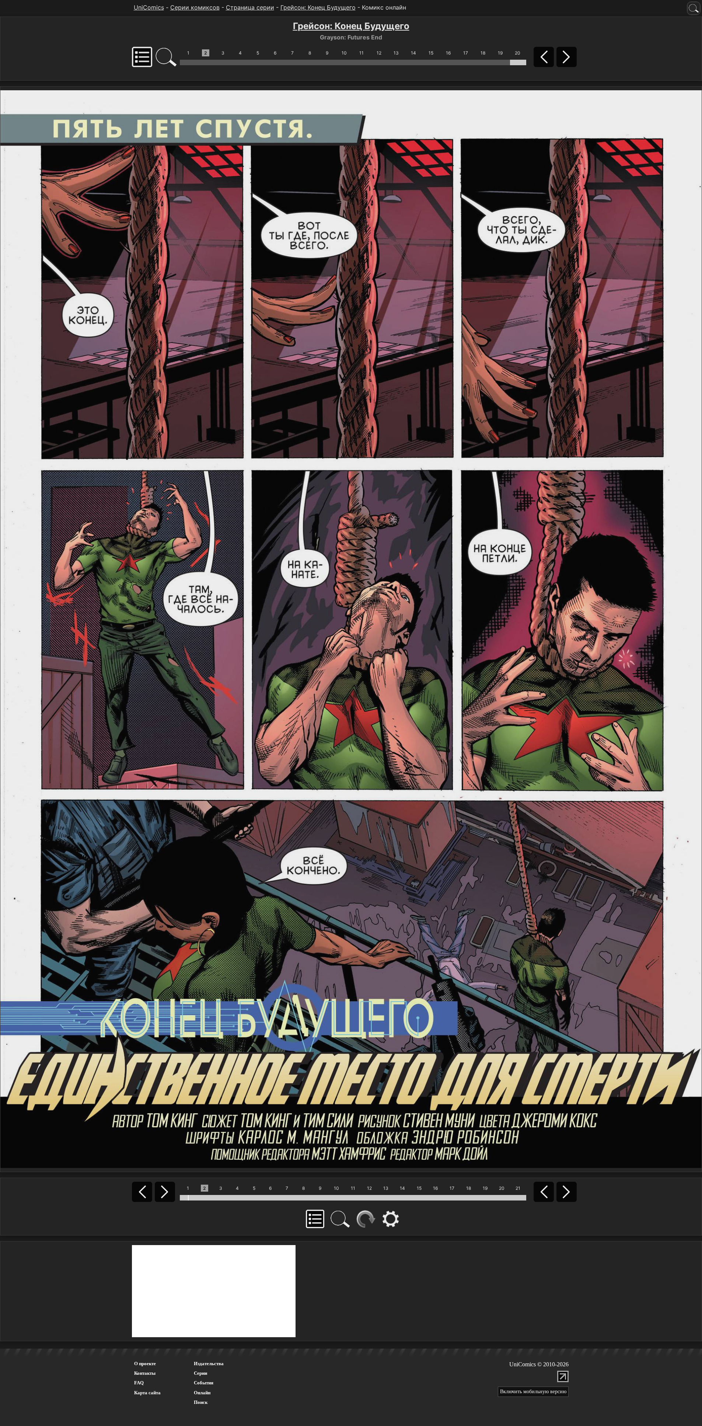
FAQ (139, 1382)
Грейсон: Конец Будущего (318, 7)
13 (396, 53)
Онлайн (202, 1392)
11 (361, 53)
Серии (200, 1373)
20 (517, 53)
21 (518, 1188)
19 (500, 53)
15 (431, 53)
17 (465, 53)
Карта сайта (147, 1392)
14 (413, 53)
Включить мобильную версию (533, 1391)
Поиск (200, 1402)
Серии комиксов (195, 7)
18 (483, 53)
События (203, 1382)
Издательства (209, 1363)
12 (379, 53)
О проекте (145, 1363)
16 (448, 53)
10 (344, 53)
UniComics (149, 7)
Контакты (145, 1373)
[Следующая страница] (351, 628)
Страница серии (250, 7)
